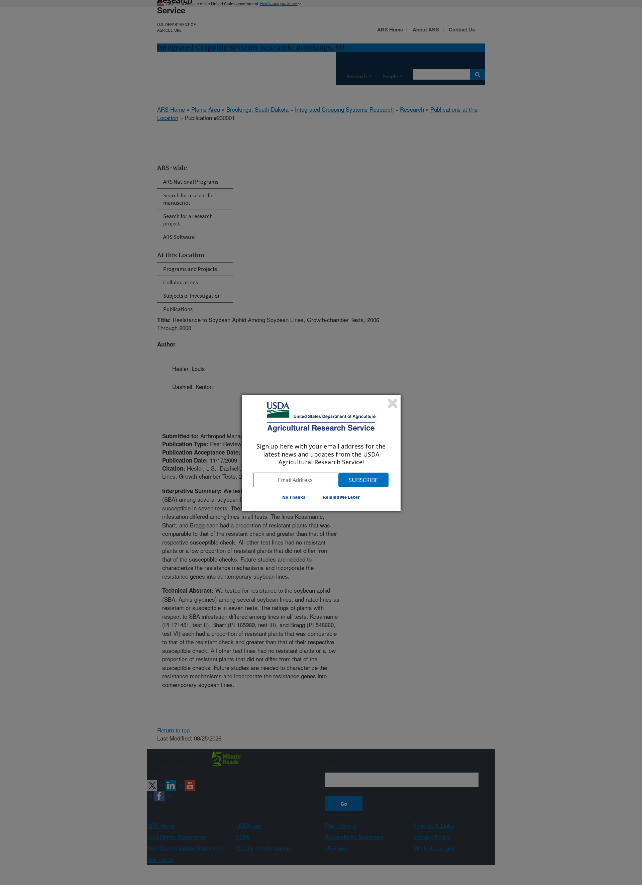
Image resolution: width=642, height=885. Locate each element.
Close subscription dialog (392, 403)
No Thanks (293, 497)
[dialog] (321, 452)
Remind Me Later (341, 497)
